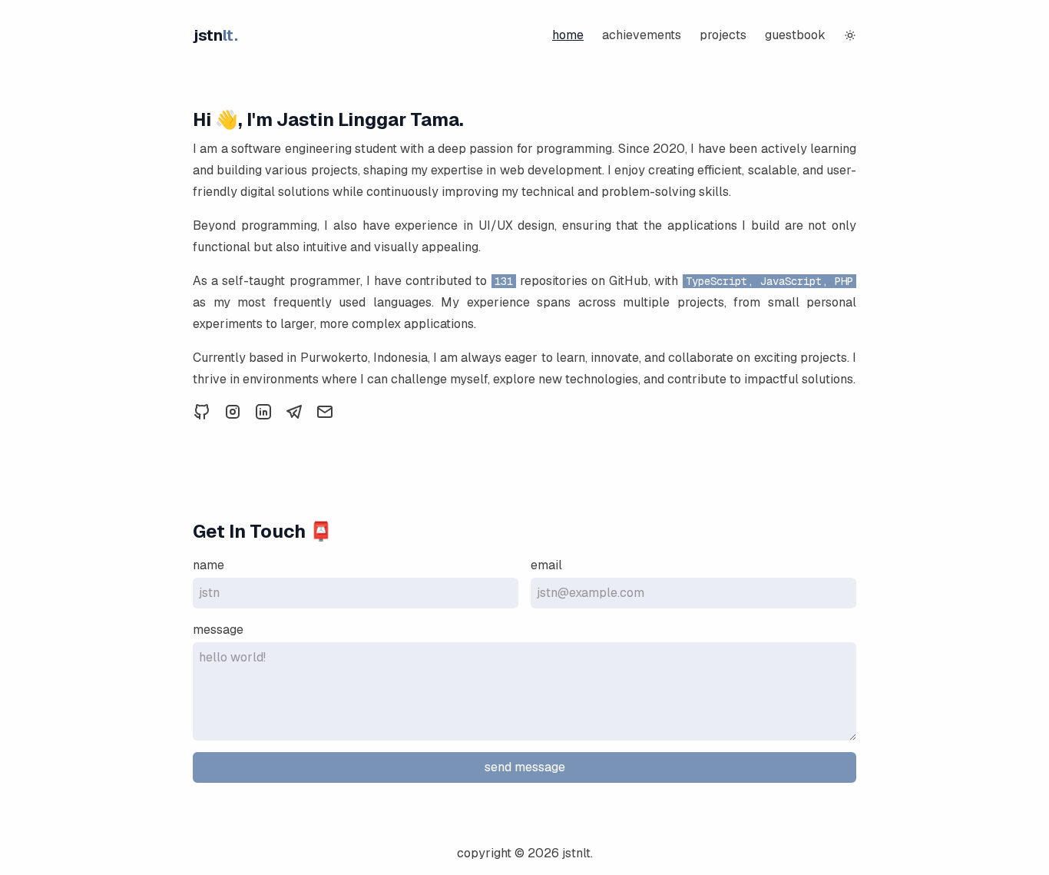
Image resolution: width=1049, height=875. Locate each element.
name (208, 565)
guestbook (795, 35)
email (546, 565)
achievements (641, 35)
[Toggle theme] (850, 35)
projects (723, 35)
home (568, 35)
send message (525, 767)
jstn (215, 35)
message (218, 629)
